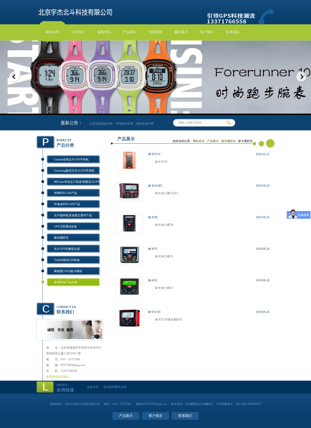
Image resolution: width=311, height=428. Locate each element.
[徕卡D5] (129, 262)
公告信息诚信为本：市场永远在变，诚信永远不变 (119, 123)
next (301, 76)
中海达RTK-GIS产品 (67, 204)
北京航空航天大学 (115, 387)
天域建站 (206, 404)
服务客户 (181, 32)
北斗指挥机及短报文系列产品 (73, 215)
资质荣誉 (155, 32)
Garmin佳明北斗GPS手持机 (71, 159)
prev (14, 76)
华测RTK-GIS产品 (65, 193)
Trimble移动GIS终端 (66, 260)
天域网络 (192, 404)
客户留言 (207, 32)
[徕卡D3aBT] (129, 199)
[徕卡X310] (129, 325)
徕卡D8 (152, 217)
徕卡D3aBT (155, 185)
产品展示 (130, 32)
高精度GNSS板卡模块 (68, 271)
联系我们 (233, 32)
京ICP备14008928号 (248, 404)
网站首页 (52, 32)
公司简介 (78, 32)
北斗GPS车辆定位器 (67, 249)
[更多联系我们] (70, 338)
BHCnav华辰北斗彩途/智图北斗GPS (77, 182)
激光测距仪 (61, 237)
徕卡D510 (154, 154)
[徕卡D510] (129, 167)
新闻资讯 (104, 32)
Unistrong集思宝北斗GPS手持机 (74, 170)
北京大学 (93, 387)
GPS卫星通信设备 (65, 226)
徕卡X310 (154, 312)
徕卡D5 (152, 249)
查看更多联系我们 (57, 376)
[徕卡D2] (129, 294)
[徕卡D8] (129, 231)
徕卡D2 (152, 280)
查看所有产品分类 (65, 282)
